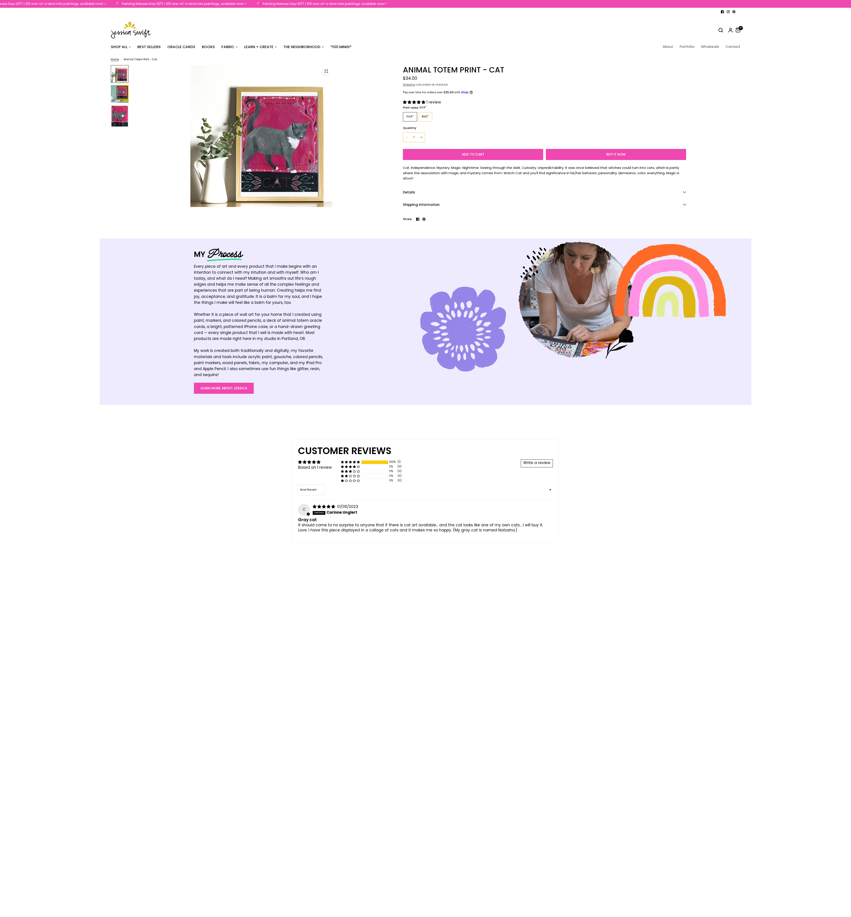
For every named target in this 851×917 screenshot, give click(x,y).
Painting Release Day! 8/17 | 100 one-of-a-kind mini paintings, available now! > (174, 4)
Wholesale (710, 46)
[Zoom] (326, 71)
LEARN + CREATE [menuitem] (258, 46)
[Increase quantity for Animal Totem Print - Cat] (421, 137)
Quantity (409, 128)
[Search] (720, 30)
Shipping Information (421, 204)
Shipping (409, 85)
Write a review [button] (536, 463)
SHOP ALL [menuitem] (119, 46)
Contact (733, 46)
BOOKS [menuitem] (208, 46)
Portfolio (687, 46)
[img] (324, 507)
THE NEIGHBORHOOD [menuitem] (301, 46)
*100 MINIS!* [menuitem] (340, 46)
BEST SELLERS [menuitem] (149, 46)
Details (409, 192)
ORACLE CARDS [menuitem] (181, 46)
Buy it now (616, 154)
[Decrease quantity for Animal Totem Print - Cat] (406, 137)
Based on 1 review (315, 468)
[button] (414, 103)
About (668, 46)
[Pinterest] (734, 12)
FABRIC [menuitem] (227, 46)
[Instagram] (728, 12)
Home (115, 60)
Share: (407, 219)
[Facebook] (722, 12)
